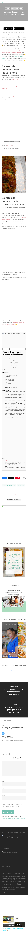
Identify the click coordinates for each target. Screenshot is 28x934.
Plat (21, 8)
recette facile (21, 485)
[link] (5, 918)
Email (3, 788)
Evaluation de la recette (7, 758)
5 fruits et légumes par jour (9, 485)
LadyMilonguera (6, 736)
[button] (25, 1)
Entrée (7, 8)
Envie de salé (14, 8)
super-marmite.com (6, 866)
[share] (12, 918)
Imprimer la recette (20, 28)
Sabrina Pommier (14, 499)
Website (3, 795)
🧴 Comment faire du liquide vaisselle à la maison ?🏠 (8, 918)
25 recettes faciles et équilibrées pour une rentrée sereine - (12, 728)
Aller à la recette (8, 28)
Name (3, 781)
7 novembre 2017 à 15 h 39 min (8, 737)
